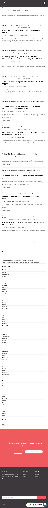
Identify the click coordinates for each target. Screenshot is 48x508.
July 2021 (4, 340)
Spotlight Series (5, 409)
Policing (3, 404)
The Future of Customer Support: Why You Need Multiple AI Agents (15, 256)
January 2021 (4, 353)
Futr (5, 10)
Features (22, 10)
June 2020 (4, 366)
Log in (3, 421)
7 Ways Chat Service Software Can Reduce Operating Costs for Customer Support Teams (22, 107)
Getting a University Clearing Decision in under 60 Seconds (13, 258)
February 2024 (5, 283)
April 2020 (4, 370)
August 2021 (4, 338)
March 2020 (4, 372)
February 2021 (5, 351)
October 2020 (4, 359)
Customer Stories (21, 156)
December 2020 (5, 355)
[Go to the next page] (44, 242)
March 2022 (4, 323)
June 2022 (4, 319)
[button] (44, 3)
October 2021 (4, 334)
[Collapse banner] (27, 505)
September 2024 (5, 274)
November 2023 (5, 289)
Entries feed (4, 423)
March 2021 (4, 349)
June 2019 (4, 376)
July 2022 (4, 317)
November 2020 (5, 357)
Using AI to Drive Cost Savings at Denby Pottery (20, 154)
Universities (4, 413)
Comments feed (5, 424)
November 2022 (5, 313)
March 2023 (4, 306)
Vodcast (3, 415)
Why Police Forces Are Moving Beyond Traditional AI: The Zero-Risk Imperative (17, 253)
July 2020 (4, 364)
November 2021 (5, 332)
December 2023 (5, 287)
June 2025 (4, 272)
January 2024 (4, 285)
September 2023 (5, 293)
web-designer (6, 227)
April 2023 (4, 304)
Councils (4, 387)
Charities (4, 385)
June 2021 (4, 342)
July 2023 (4, 298)
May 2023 (4, 302)
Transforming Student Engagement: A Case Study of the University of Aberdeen (17, 260)
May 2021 (4, 344)
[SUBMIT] (41, 497)
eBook (3, 392)
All (19, 10)
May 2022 (4, 321)
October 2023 (4, 291)
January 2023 (4, 310)
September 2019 (5, 374)
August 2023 (4, 295)
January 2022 (4, 327)
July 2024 (4, 276)
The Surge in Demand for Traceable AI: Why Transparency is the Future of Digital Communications (21, 262)
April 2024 (4, 281)
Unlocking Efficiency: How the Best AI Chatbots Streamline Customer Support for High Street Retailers (23, 58)
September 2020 (5, 361)
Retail (26, 10)
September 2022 (5, 315)
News (3, 402)
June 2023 (4, 300)
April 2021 (4, 347)
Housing (4, 400)
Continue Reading (7, 19)
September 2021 (5, 336)
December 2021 (5, 330)
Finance (3, 396)
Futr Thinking (4, 398)
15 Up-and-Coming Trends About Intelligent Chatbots (22, 175)
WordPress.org (5, 425)
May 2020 (4, 368)
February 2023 (5, 308)
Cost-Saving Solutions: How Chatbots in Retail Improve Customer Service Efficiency (23, 133)
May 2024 (4, 278)
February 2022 (5, 325)
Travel (3, 411)
